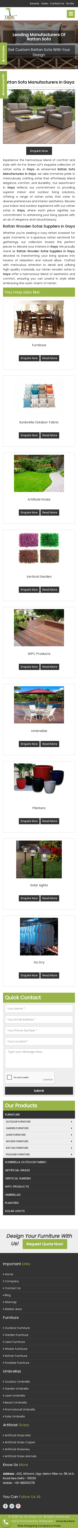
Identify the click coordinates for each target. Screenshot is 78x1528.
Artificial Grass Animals (20, 1456)
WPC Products (17, 1186)
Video (44, 3)
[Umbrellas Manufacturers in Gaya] (39, 704)
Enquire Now (29, 358)
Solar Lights (15, 1211)
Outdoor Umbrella (17, 1382)
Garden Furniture (17, 1128)
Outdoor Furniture (18, 1121)
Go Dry (70, 3)
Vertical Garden (18, 1178)
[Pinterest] (18, 1506)
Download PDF (3, 83)
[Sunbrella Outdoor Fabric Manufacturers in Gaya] (39, 396)
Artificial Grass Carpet (19, 1442)
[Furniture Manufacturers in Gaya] (39, 319)
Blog (7, 1295)
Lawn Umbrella (14, 1396)
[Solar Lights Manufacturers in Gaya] (39, 859)
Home (8, 1274)
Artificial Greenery (17, 1449)
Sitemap (10, 1302)
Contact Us (57, 3)
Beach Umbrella (15, 1403)
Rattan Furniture (17, 1148)
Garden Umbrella (16, 1389)
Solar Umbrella (14, 1416)
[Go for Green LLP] (14, 14)
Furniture (12, 1114)
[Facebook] (5, 1506)
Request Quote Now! (45, 1243)
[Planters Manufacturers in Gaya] (39, 778)
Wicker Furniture (17, 1141)
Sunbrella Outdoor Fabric (26, 1162)
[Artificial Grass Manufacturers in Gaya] (39, 473)
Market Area (13, 1309)
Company (11, 1281)
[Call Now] (6, 1522)
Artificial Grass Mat (17, 1435)
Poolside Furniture (18, 1154)
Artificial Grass (17, 1170)
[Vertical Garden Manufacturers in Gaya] (39, 548)
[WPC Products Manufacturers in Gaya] (39, 627)
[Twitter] (11, 1506)
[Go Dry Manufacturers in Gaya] (39, 936)
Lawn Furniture (16, 1134)
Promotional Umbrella (19, 1409)
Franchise (3, 52)
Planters (12, 1203)
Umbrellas (13, 1195)
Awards (34, 3)
